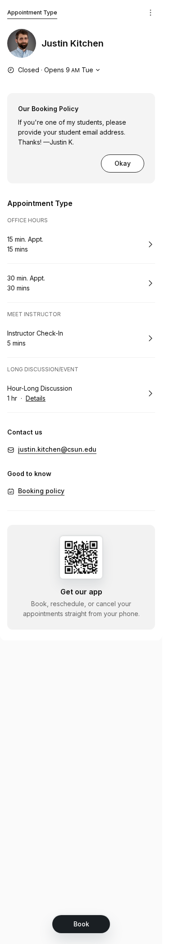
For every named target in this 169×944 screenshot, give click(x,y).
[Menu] (151, 13)
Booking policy (41, 491)
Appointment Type (32, 12)
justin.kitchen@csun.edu (57, 449)
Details (36, 398)
